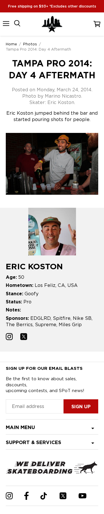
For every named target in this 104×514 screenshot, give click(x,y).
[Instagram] (9, 495)
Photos (30, 44)
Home (11, 44)
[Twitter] (63, 496)
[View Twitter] (24, 337)
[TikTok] (43, 496)
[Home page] (52, 24)
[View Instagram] (9, 337)
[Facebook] (26, 496)
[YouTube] (82, 495)
